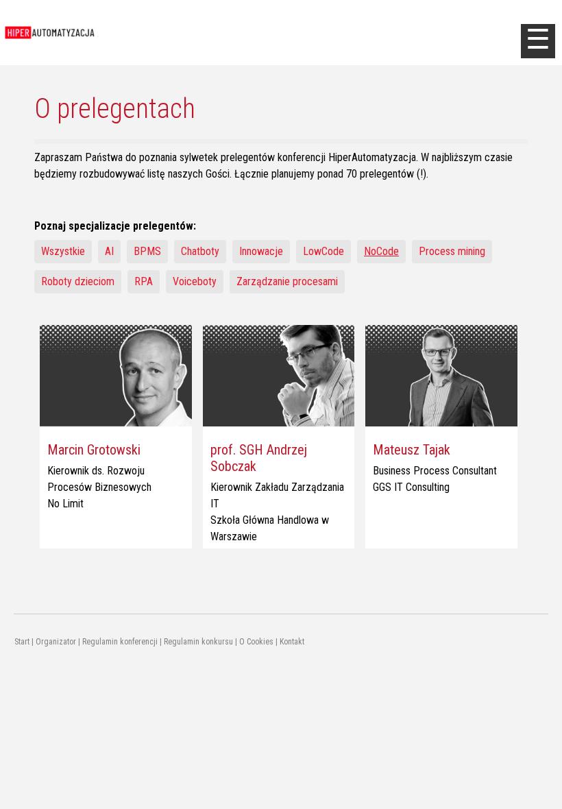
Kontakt (292, 642)
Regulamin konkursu (198, 642)
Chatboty (200, 251)
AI (109, 251)
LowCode (323, 251)
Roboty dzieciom (77, 281)
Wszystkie (63, 251)
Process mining (452, 251)
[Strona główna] (112, 32)
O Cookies (256, 642)
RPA (143, 281)
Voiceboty (195, 281)
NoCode (381, 251)
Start (21, 642)
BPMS (147, 251)
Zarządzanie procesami (287, 281)
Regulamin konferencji (120, 642)
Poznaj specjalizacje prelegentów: (115, 225)
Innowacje (261, 251)
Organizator (56, 642)
